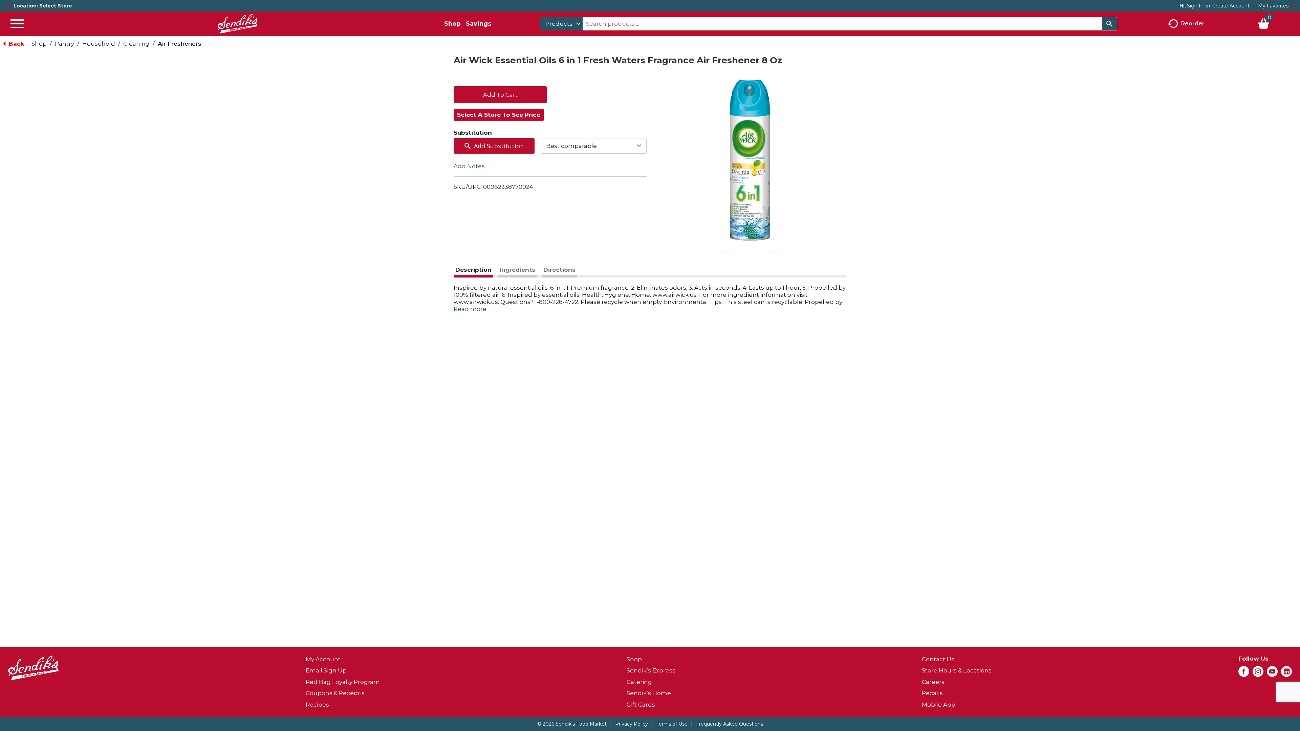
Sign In (1195, 6)
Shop (452, 23)
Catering (639, 682)
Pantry (64, 43)
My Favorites (1273, 6)
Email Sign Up (326, 670)
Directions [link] (559, 269)
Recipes (317, 704)
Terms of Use (672, 724)
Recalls (932, 693)
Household (98, 43)
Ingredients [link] (517, 269)
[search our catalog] (1109, 23)
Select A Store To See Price (498, 114)
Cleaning (136, 43)
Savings (478, 23)
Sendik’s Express (651, 670)
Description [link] (473, 269)
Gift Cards (641, 704)
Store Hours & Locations (957, 670)
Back (15, 43)
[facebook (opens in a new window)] (1243, 673)
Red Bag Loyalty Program (343, 682)
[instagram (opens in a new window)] (1258, 673)
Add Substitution (499, 146)
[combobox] (561, 23)
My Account (323, 659)
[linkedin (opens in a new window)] (1286, 673)
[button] (500, 94)
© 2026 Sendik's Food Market (572, 724)
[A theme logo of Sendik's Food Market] (238, 24)
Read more (470, 309)
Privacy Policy (631, 724)
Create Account (1231, 6)
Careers (933, 682)
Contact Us (938, 659)
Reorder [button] (1193, 23)
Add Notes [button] (469, 166)
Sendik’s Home (649, 693)
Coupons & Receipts (335, 693)
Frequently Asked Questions (729, 724)
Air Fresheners (179, 43)
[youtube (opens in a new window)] (1272, 673)
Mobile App (938, 704)
